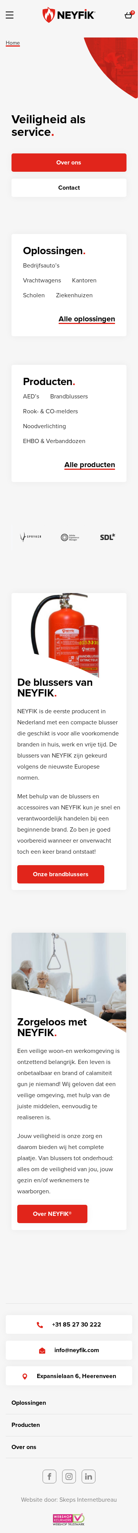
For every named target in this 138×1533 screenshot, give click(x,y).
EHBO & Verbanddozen (54, 441)
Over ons (68, 162)
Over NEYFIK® (52, 1214)
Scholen (34, 295)
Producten (26, 1425)
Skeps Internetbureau (88, 1500)
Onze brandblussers (61, 874)
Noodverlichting (44, 426)
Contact (69, 188)
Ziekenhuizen (74, 295)
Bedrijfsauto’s (41, 265)
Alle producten (89, 464)
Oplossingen (29, 1403)
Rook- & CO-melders (50, 411)
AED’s (31, 396)
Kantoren (84, 280)
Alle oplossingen (87, 319)
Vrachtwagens (42, 280)
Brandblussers (69, 396)
